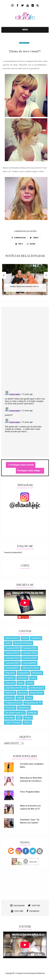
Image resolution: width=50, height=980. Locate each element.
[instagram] (12, 6)
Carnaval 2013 (12, 658)
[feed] (37, 6)
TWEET (36, 238)
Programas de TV (33, 703)
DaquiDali (10, 673)
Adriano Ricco (12, 638)
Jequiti (30, 683)
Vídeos (27, 722)
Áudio (8, 643)
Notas (26, 43)
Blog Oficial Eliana (23, 643)
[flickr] (32, 6)
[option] (24, 281)
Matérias (9, 698)
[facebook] (17, 6)
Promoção (10, 707)
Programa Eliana (13, 703)
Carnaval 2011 (12, 653)
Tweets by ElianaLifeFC (13, 553)
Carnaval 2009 (12, 648)
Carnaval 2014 (30, 658)
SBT (19, 717)
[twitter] (22, 6)
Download (37, 673)
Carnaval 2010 (30, 648)
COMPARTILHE (20, 238)
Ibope (20, 683)
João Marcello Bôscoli (15, 688)
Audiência (36, 638)
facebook (34, 911)
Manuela (22, 693)
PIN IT (20, 244)
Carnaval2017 (12, 668)
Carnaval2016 (29, 663)
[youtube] (27, 6)
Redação (32, 712)
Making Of (10, 693)
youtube (18, 911)
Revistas (9, 717)
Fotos (21, 43)
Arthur (25, 638)
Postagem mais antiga (28, 470)
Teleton (28, 717)
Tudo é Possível (13, 722)
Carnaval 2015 (12, 663)
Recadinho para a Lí (15, 712)
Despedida (23, 673)
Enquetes (9, 678)
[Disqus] (25, 353)
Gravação (10, 683)
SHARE (32, 244)
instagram (19, 906)
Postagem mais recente (22, 465)
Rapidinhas (23, 707)
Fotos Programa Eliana (29, 792)
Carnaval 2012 (30, 653)
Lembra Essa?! (37, 688)
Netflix (20, 698)
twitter (36, 906)
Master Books (36, 693)
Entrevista (22, 678)
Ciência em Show (30, 668)
